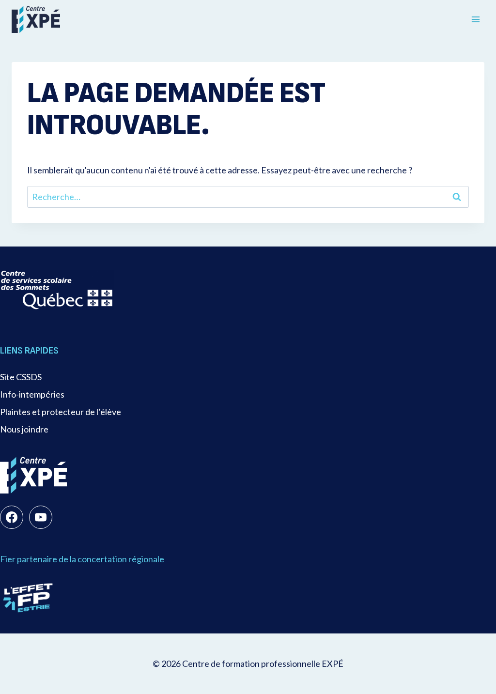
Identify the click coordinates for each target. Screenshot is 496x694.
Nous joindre (24, 429)
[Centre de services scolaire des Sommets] (57, 289)
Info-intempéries (32, 394)
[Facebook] (11, 517)
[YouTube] (40, 517)
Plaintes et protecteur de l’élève (60, 411)
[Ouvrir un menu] (475, 19)
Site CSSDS (21, 376)
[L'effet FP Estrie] (28, 598)
